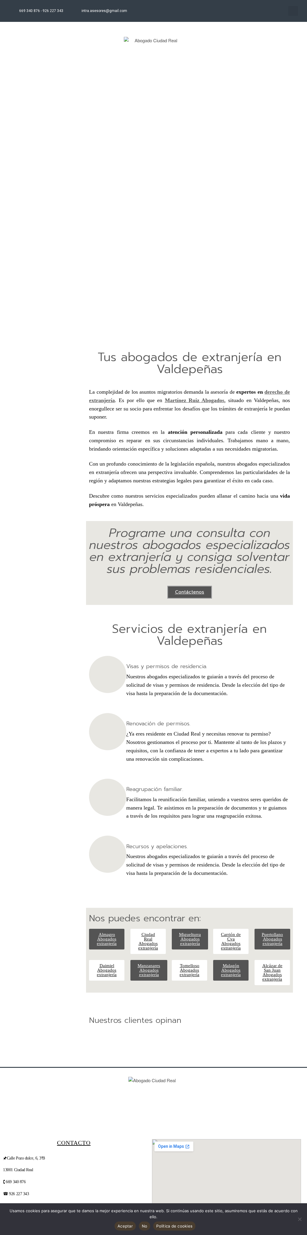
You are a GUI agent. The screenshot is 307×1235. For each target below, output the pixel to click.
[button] (293, 11)
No (145, 1226)
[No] (300, 1219)
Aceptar (125, 1226)
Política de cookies (174, 1226)
